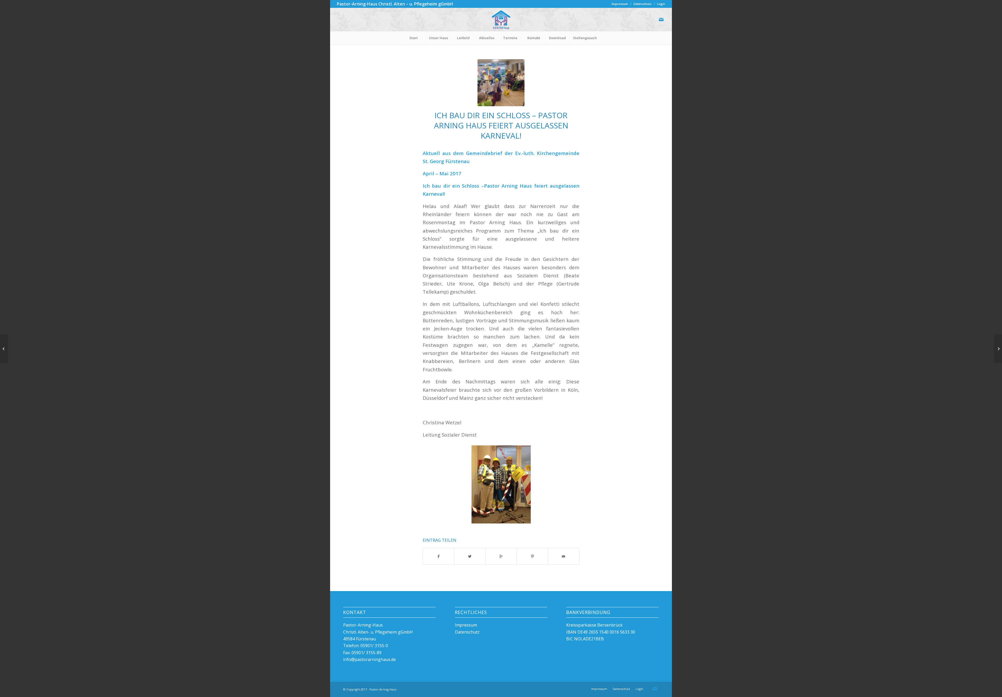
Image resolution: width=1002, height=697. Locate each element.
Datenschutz (643, 4)
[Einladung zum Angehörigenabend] (4, 348)
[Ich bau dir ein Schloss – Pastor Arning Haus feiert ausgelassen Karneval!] (501, 82)
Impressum (620, 4)
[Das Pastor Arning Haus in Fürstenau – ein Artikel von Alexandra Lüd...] (998, 348)
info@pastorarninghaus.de (369, 659)
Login (661, 4)
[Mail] (661, 19)
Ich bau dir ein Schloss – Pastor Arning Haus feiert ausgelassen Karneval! (501, 125)
